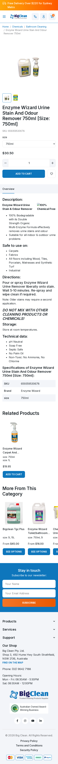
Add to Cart (23, 173)
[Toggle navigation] (4, 16)
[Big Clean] (18, 16)
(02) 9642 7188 (21, 669)
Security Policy (29, 750)
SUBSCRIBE (29, 602)
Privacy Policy (29, 741)
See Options (14, 551)
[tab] (8, 188)
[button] (43, 16)
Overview (8, 189)
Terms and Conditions (29, 745)
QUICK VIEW (14, 441)
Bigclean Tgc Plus (13, 529)
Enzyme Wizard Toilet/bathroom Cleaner (38, 531)
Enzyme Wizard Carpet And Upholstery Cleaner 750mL (12, 450)
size (4, 137)
